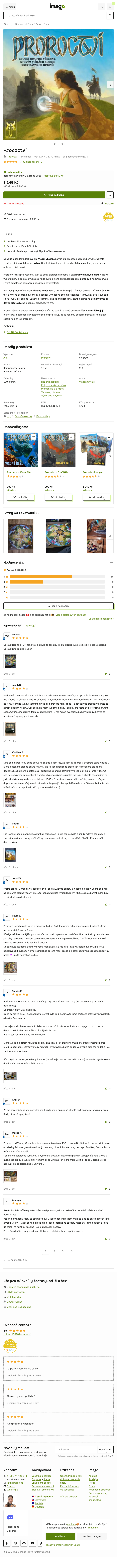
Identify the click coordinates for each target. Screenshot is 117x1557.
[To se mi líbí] (106, 673)
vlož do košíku (56, 194)
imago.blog (95, 1499)
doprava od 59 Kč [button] (53, 175)
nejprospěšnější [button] (12, 625)
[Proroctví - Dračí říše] (58, 468)
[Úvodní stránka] (4, 24)
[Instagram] (15, 1543)
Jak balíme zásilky (41, 1482)
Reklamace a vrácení (43, 1486)
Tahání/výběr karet (51, 392)
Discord (11, 1486)
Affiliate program (69, 1496)
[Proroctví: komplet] (96, 468)
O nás (92, 1486)
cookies (71, 1524)
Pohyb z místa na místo (53, 385)
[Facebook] (6, 1543)
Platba (47, 1479)
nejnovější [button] (30, 625)
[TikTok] (41, 1543)
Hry (11, 24)
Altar (5, 357)
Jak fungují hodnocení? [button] (101, 618)
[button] (58, 233)
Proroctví (13, 156)
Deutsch (39, 1506)
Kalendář (93, 1496)
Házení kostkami (50, 381)
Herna (92, 1482)
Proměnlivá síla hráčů (52, 388)
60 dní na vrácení (16, 1291)
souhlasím (60, 1536)
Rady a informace (69, 1486)
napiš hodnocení (60, 605)
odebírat (103, 1449)
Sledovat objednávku (43, 1489)
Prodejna (93, 1479)
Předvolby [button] (92, 1527)
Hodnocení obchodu (99, 1489)
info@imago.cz (15, 1482)
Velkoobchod (67, 1489)
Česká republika (44, 1496)
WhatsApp (12, 1489)
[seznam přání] (110, 194)
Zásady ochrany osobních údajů (63, 1544)
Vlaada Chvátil (87, 381)
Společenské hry (24, 24)
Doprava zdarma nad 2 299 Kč (23, 1287)
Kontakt (93, 1475)
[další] (71, 1251)
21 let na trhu (14, 1296)
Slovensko (40, 1499)
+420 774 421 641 (17, 1475)
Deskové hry (42, 24)
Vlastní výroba (14, 1301)
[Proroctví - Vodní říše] (21, 468)
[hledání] (110, 15)
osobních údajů (106, 1456)
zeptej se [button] (109, 203)
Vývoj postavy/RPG (51, 395)
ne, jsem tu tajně (92, 1536)
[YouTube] (32, 1543)
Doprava (36, 1479)
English (39, 1503)
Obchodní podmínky (71, 1475)
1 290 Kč (22, 186)
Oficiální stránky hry (17, 332)
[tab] (55, 144)
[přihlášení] (101, 6)
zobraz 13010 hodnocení (17, 1334)
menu (12, 6)
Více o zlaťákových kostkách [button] (71, 614)
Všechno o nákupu (41, 1475)
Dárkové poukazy (98, 1492)
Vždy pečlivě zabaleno (19, 1306)
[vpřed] (110, 84)
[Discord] (24, 1543)
